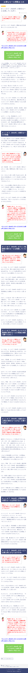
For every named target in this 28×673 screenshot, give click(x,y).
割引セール (3, 6)
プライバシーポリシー (11, 669)
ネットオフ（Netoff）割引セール (7, 658)
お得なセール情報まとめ (14, 2)
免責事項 (18, 669)
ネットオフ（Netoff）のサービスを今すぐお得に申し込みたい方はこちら (14, 55)
